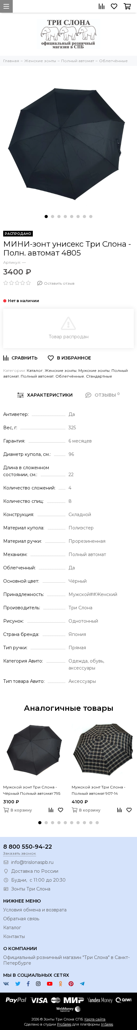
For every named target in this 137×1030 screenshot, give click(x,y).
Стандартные (99, 376)
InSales (107, 1024)
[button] (46, 216)
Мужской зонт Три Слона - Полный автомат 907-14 (99, 790)
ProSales (64, 1024)
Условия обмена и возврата (35, 910)
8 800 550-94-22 (27, 846)
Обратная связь (21, 919)
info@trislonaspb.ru (32, 862)
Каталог (35, 370)
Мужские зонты (94, 370)
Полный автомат (37, 376)
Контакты (14, 936)
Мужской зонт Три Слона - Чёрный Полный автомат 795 (31, 790)
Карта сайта (94, 1019)
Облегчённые (69, 376)
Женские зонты (60, 370)
